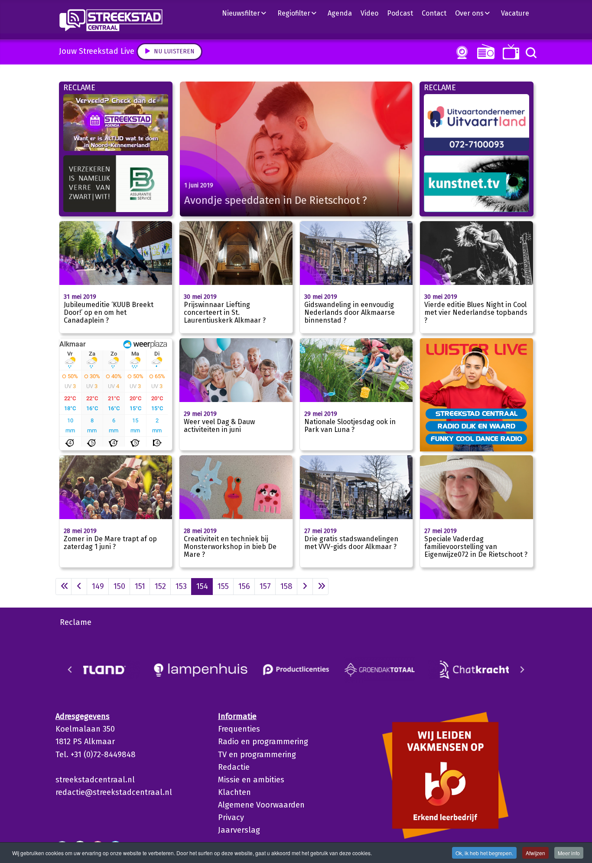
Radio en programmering (263, 741)
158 (286, 586)
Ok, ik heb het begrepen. (484, 852)
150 (119, 586)
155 (223, 586)
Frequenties (239, 729)
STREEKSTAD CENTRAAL (476, 413)
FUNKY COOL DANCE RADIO (476, 438)
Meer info (569, 852)
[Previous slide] (70, 669)
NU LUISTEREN (484, 51)
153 (181, 586)
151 (140, 586)
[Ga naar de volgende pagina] (305, 586)
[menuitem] (247, 13)
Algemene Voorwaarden (261, 805)
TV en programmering (257, 754)
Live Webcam (460, 52)
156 (244, 586)
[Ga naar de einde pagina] (320, 586)
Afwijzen (535, 852)
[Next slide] (521, 669)
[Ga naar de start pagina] (63, 586)
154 (202, 586)
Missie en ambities (251, 780)
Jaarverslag (239, 830)
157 (265, 586)
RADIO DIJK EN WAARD (476, 426)
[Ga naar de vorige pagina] (79, 586)
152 (160, 586)
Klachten (234, 792)
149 (98, 586)
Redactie (234, 767)
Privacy (231, 817)
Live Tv (509, 51)
